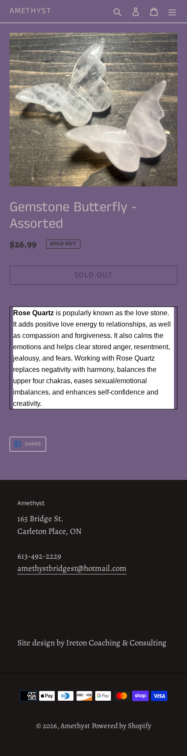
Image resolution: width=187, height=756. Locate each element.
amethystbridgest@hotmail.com (72, 568)
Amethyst (30, 11)
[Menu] (172, 11)
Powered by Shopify (121, 726)
